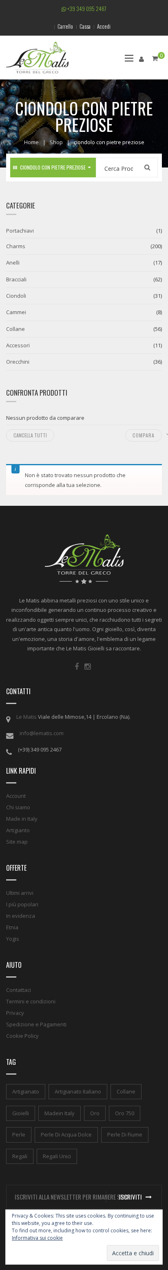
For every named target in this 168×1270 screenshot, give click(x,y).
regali (19, 1156)
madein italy (59, 1113)
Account (16, 796)
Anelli (13, 262)
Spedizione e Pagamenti (36, 1024)
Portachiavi (20, 230)
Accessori (18, 345)
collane (126, 1091)
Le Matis (26, 716)
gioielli (20, 1113)
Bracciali (16, 279)
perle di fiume (124, 1134)
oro (94, 1113)
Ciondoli (16, 295)
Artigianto (18, 830)
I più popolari (22, 904)
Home (31, 142)
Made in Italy (22, 819)
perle (18, 1134)
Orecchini (17, 361)
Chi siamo (18, 807)
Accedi (104, 26)
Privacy (15, 1013)
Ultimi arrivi (19, 893)
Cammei (16, 312)
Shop (56, 142)
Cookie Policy (22, 1036)
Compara (144, 435)
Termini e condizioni (30, 1001)
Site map (17, 841)
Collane (15, 329)
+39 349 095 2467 (86, 9)
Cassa (85, 26)
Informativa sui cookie (37, 1237)
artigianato (25, 1091)
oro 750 (124, 1113)
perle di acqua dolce (66, 1134)
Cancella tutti (30, 435)
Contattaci (18, 990)
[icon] (77, 666)
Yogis (12, 939)
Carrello (65, 26)
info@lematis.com (42, 733)
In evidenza (20, 916)
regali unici (57, 1156)
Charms (15, 246)
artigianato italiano (78, 1091)
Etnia (12, 927)
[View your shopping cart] (155, 58)
